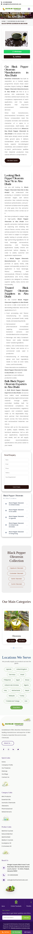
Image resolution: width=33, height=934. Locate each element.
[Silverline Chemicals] (12, 9)
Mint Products (6, 796)
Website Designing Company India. (20, 928)
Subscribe (26, 917)
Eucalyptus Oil (6, 843)
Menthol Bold (6, 837)
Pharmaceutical (7, 809)
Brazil (22, 675)
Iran (26, 701)
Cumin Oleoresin (16, 584)
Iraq (5, 690)
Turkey (22, 696)
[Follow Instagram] (8, 749)
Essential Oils (6, 799)
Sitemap (4, 771)
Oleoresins (5, 806)
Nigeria (26, 685)
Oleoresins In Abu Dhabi (16, 21)
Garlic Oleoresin (16, 579)
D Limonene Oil (6, 846)
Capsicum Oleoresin (16, 568)
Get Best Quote (12, 160)
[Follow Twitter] (13, 749)
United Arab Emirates (12, 685)
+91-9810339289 (7, 2)
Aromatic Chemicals (8, 803)
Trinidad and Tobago (12, 701)
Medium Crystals (7, 840)
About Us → (8, 743)
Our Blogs (5, 774)
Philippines (7, 680)
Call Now (18, 57)
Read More (16, 707)
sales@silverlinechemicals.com (11, 4)
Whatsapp (18, 52)
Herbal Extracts (7, 812)
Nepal (27, 690)
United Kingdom (21, 669)
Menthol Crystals (7, 831)
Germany (12, 675)
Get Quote (11, 641)
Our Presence (6, 768)
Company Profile (7, 765)
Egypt (18, 680)
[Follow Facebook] (4, 749)
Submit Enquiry (16, 487)
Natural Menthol (7, 834)
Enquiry (28, 932)
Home (4, 21)
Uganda (8, 669)
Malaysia (12, 696)
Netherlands (16, 690)
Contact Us (5, 777)
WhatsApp (17, 932)
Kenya (27, 680)
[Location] (4, 868)
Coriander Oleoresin (16, 573)
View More (22, 641)
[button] (29, 628)
